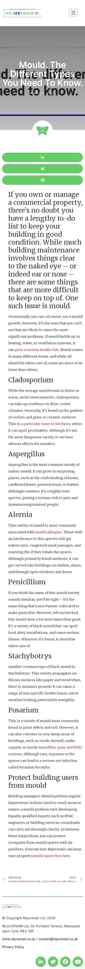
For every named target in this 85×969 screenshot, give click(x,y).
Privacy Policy (13, 947)
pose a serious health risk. (37, 350)
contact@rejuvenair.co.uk (58, 939)
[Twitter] (53, 962)
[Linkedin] (40, 962)
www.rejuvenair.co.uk (18, 939)
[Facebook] (65, 962)
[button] (42, 157)
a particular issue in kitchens (45, 424)
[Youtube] (78, 962)
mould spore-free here (51, 856)
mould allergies (48, 532)
